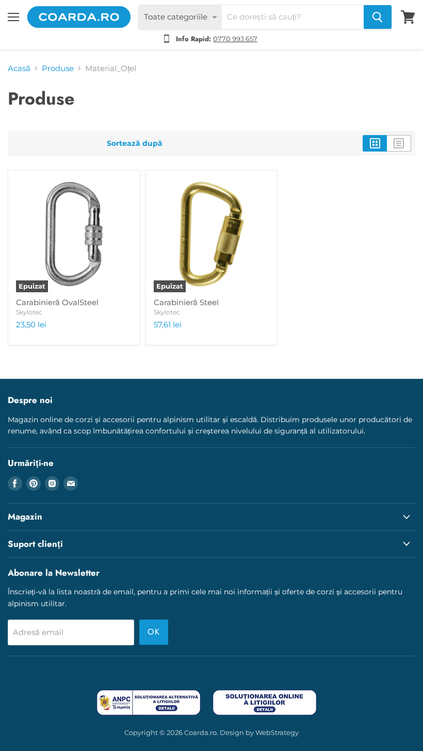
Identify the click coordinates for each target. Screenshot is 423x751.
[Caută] (378, 17)
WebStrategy (277, 732)
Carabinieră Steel (186, 302)
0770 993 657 (235, 39)
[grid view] (375, 143)
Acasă (19, 68)
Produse (58, 68)
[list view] (399, 143)
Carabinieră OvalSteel (57, 302)
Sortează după (134, 143)
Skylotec (29, 312)
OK (154, 632)
